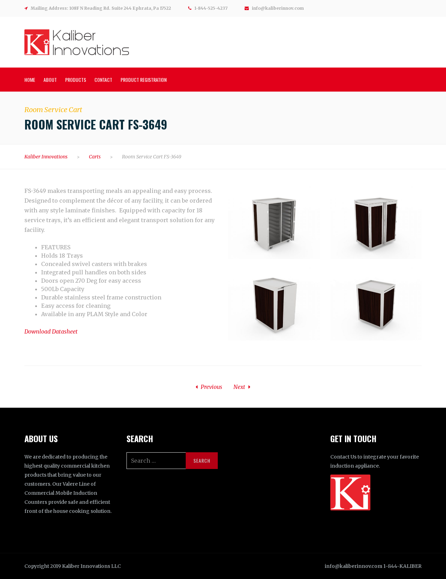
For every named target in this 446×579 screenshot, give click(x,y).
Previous (210, 386)
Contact (103, 79)
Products (75, 79)
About (50, 79)
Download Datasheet (51, 331)
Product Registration (144, 79)
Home (29, 79)
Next (240, 386)
